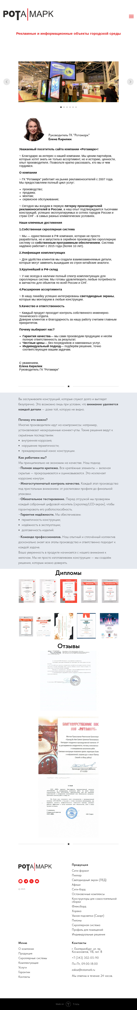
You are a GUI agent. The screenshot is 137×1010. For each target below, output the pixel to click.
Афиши (76, 884)
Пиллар (77, 875)
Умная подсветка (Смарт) (88, 915)
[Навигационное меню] (131, 16)
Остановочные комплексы (88, 894)
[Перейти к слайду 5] (73, 107)
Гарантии (24, 972)
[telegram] (26, 881)
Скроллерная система (86, 925)
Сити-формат (80, 870)
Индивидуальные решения (88, 934)
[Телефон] (31, 881)
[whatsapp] (20, 881)
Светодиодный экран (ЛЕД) (89, 880)
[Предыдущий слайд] (6, 81)
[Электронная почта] (37, 881)
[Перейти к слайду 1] (61, 107)
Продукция (25, 953)
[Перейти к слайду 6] (76, 107)
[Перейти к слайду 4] (70, 107)
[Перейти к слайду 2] (64, 107)
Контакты (24, 976)
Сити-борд (79, 889)
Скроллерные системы (32, 958)
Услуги (22, 967)
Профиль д (78, 929)
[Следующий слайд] (130, 81)
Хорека (76, 911)
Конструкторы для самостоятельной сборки (94, 900)
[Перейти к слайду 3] (67, 107)
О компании (26, 948)
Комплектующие (28, 962)
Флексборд (79, 906)
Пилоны (77, 920)
